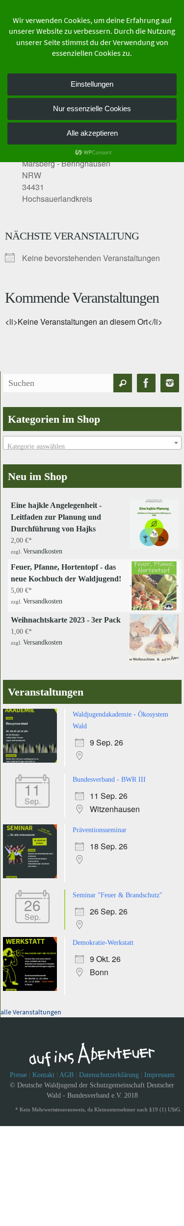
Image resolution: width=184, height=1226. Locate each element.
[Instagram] (169, 383)
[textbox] (92, 446)
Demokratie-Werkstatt (103, 936)
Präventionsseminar (100, 826)
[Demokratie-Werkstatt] (32, 982)
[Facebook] (146, 383)
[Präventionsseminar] (32, 872)
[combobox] (92, 443)
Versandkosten (42, 550)
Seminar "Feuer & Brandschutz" (117, 890)
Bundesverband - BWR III (109, 776)
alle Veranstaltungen (30, 1005)
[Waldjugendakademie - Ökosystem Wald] (32, 758)
